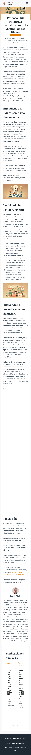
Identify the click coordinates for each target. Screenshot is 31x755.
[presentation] (10, 664)
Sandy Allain (15, 596)
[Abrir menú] (27, 3)
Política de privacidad (15, 743)
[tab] (12, 725)
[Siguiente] (22, 693)
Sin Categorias (15, 35)
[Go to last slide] (8, 693)
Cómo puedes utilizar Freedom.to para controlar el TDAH (21, 684)
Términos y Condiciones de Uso (15, 749)
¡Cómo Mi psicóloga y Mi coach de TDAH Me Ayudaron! (10, 683)
